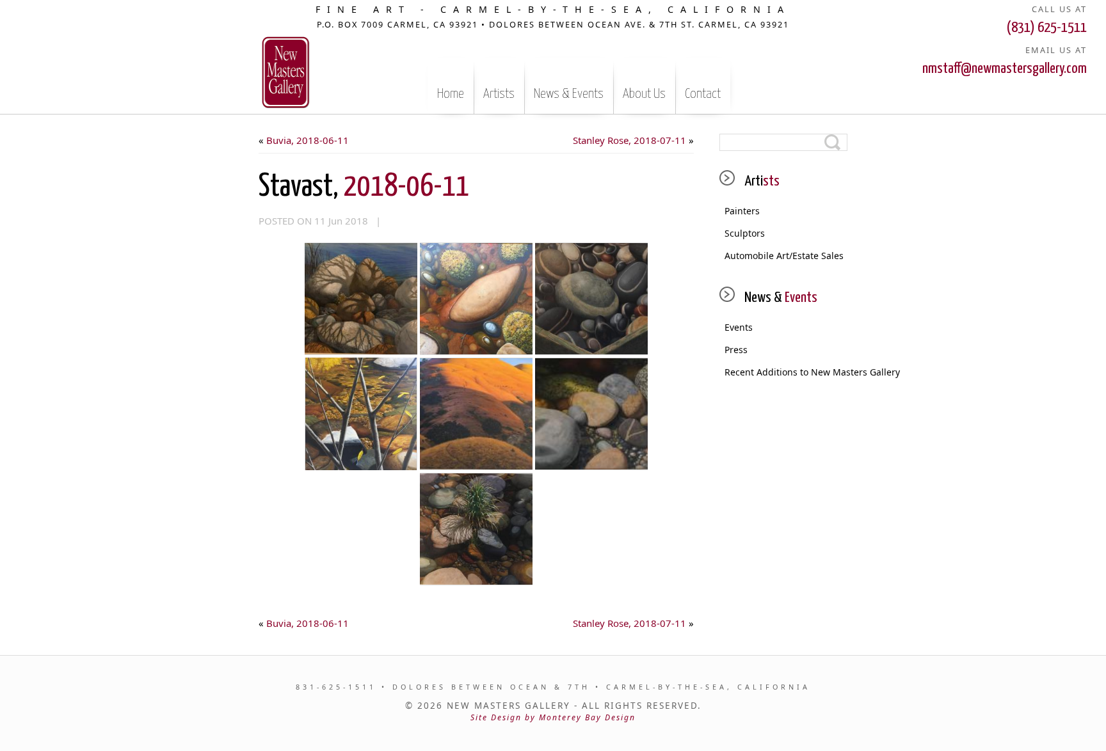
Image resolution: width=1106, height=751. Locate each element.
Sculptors (745, 233)
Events (739, 327)
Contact (703, 94)
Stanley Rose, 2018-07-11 (629, 140)
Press (736, 350)
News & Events (569, 94)
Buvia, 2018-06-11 (307, 140)
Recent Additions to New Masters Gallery (786, 372)
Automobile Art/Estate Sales (784, 255)
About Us (644, 94)
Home (450, 94)
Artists (499, 94)
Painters (742, 211)
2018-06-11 (364, 187)
